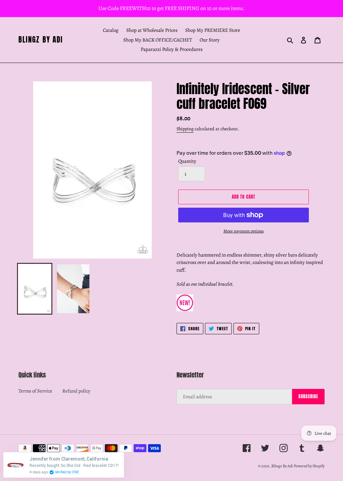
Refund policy (76, 391)
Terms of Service (35, 391)
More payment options (243, 231)
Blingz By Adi (40, 40)
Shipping (185, 129)
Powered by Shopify (309, 466)
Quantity (187, 161)
